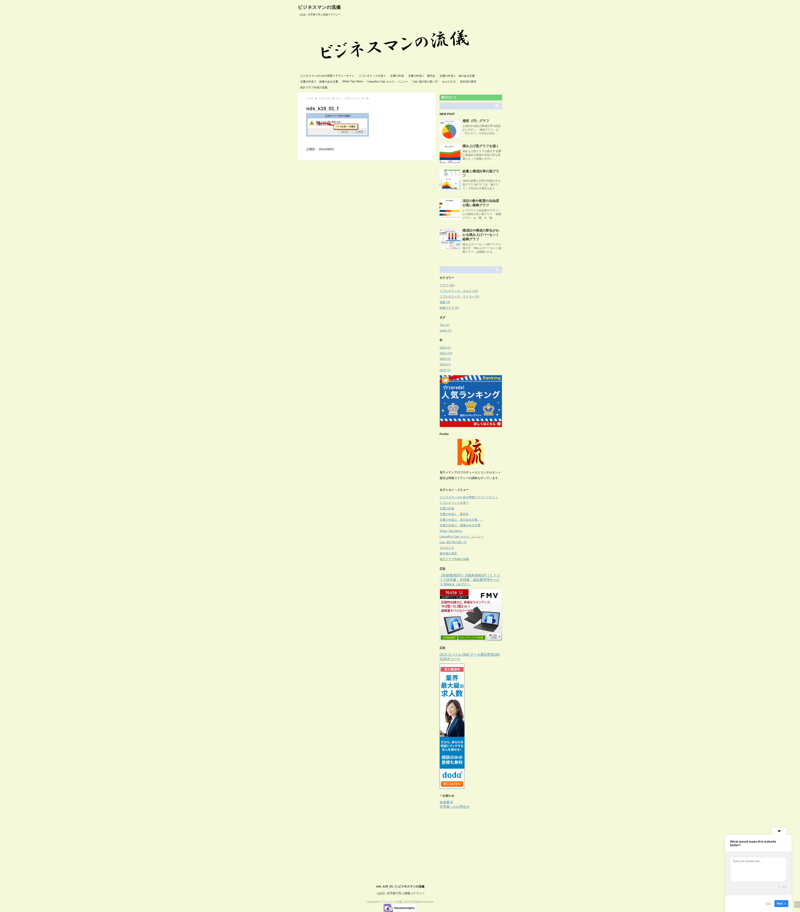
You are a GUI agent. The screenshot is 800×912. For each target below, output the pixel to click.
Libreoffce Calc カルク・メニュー (388, 81)
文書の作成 (397, 75)
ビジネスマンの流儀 (319, 7)
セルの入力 (449, 81)
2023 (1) (445, 347)
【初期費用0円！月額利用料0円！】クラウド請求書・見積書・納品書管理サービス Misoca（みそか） (470, 580)
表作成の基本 (468, 81)
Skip (768, 903)
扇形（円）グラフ (475, 121)
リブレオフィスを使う (372, 75)
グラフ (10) (447, 285)
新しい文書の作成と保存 (351, 98)
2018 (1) (445, 370)
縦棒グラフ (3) (449, 307)
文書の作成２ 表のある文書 (460, 75)
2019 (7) (445, 364)
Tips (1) (445, 325)
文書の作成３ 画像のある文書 (319, 81)
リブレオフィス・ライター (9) (459, 296)
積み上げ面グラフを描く (480, 146)
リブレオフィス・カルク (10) (459, 291)
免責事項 (446, 802)
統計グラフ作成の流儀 (313, 87)
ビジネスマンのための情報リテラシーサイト (327, 75)
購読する (450, 97)
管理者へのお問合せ (455, 806)
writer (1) (445, 330)
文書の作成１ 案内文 (421, 75)
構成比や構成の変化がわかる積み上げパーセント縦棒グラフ (480, 235)
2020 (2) (445, 358)
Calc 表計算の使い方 (425, 81)
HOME (310, 98)
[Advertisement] (475, 840)
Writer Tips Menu (352, 81)
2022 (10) (446, 353)
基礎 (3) (445, 302)
